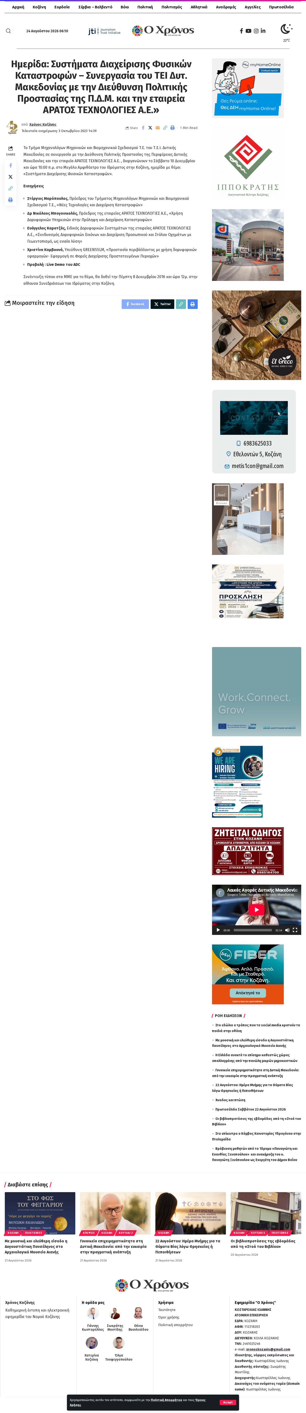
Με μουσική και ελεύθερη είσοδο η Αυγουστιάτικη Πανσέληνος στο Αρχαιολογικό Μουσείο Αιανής (36, 1246)
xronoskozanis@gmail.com (268, 1349)
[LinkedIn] (263, 31)
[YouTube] (248, 31)
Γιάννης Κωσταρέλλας (93, 1328)
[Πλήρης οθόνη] (295, 930)
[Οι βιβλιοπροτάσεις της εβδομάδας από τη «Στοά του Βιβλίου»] (266, 1213)
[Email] (157, 128)
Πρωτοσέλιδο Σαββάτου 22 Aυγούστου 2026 (250, 1109)
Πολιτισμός (33, 1233)
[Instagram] (256, 31)
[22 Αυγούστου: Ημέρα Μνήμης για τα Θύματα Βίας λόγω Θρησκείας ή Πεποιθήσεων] (190, 1213)
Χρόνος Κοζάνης (42, 124)
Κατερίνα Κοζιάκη (92, 1358)
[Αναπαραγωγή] (218, 930)
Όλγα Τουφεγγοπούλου (118, 1358)
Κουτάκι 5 (258, 1233)
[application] (256, 910)
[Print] (172, 128)
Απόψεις (89, 1233)
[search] (8, 31)
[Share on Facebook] (143, 128)
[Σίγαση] (287, 930)
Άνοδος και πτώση (230, 1100)
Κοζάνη (13, 1233)
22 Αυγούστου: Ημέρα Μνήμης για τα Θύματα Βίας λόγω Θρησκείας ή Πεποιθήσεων (187, 1246)
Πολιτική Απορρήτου (166, 1400)
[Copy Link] (165, 128)
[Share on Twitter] (150, 128)
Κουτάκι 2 (126, 1233)
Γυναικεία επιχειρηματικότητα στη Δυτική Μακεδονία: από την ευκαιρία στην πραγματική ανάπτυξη (113, 1246)
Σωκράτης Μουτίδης (115, 1328)
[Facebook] (241, 31)
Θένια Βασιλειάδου (138, 1328)
